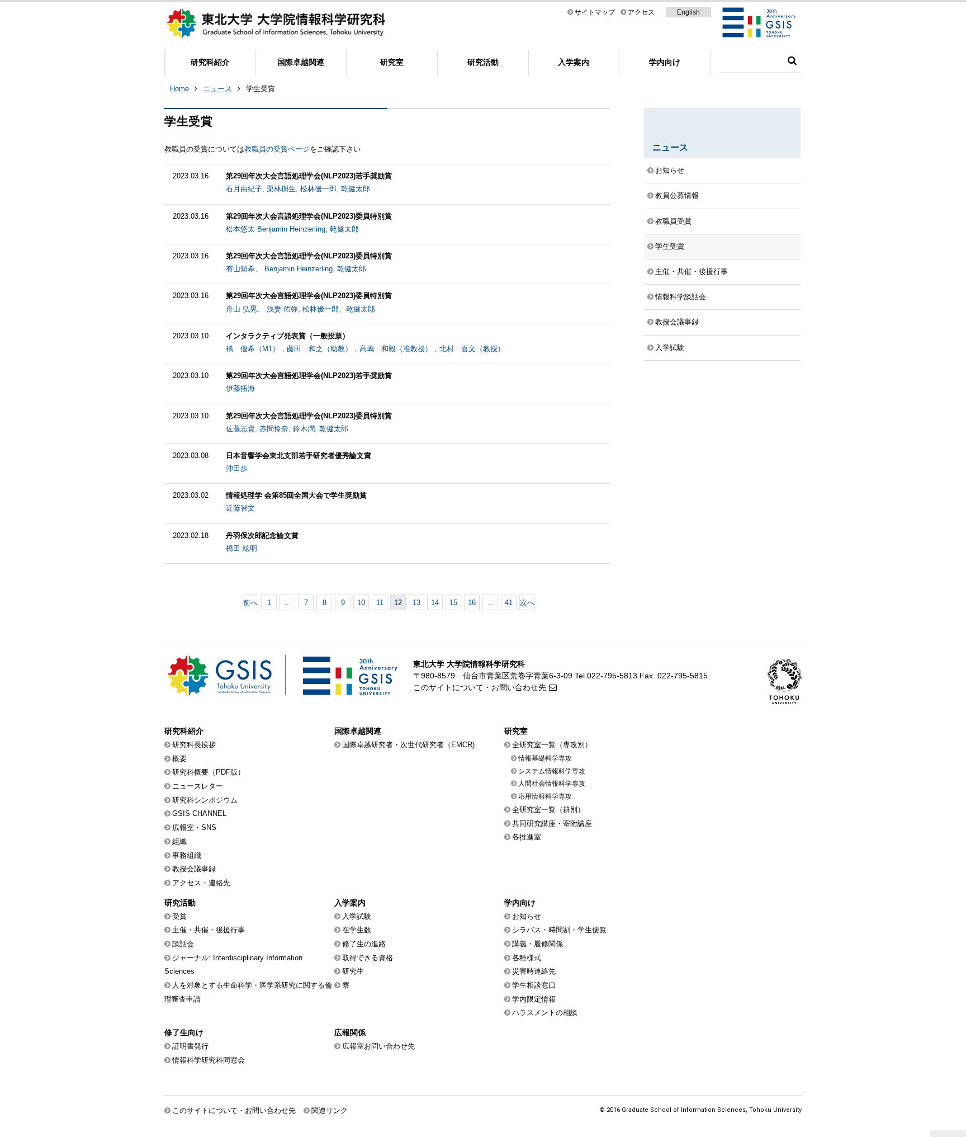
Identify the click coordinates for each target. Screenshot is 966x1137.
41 (509, 602)
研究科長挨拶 (194, 744)
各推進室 (526, 837)
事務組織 (186, 855)
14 (435, 602)
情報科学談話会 (680, 296)
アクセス (641, 12)
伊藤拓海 (240, 388)
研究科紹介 (210, 62)
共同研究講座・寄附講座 (552, 823)
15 (453, 602)
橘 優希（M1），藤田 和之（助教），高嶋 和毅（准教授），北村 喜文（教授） (365, 349)
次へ (527, 602)
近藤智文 (240, 508)
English (688, 12)
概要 (179, 758)
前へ (250, 602)
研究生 (353, 971)
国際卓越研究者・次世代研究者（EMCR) (408, 744)
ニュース (217, 88)
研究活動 (483, 62)
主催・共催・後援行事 (691, 271)
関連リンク (329, 1110)
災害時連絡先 (534, 971)
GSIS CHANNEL (199, 813)
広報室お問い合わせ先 (378, 1046)
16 (472, 602)
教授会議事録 (677, 322)
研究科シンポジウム (205, 800)
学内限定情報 (534, 999)
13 (416, 602)
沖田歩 (237, 468)
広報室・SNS (194, 827)
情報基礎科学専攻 (545, 758)
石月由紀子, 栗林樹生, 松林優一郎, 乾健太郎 (298, 189)
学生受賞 (669, 246)
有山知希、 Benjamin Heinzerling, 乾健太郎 (296, 269)
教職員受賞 (673, 221)
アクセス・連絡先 (201, 883)
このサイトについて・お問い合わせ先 (479, 687)
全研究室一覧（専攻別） (552, 744)
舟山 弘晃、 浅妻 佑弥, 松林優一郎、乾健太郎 (300, 309)
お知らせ (669, 170)
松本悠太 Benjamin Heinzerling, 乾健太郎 (292, 229)
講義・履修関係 (537, 944)
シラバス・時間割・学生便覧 (559, 930)
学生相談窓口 (534, 985)
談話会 (183, 944)
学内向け (664, 62)
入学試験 (669, 347)
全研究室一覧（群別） (548, 809)
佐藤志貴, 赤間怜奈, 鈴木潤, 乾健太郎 (287, 428)
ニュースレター (197, 786)
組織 (179, 841)
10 (361, 602)
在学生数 (356, 930)
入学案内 (573, 62)
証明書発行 (190, 1046)
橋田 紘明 (241, 548)
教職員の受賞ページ (277, 149)
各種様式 (526, 958)
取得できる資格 (367, 958)
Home (179, 88)
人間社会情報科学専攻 (551, 783)
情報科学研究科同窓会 (208, 1060)
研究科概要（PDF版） (208, 772)
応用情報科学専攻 (545, 796)
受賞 (179, 916)
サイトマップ (595, 12)
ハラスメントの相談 (544, 1012)
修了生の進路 (364, 944)
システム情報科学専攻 (551, 771)
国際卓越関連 (300, 62)
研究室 (392, 62)
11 (379, 602)
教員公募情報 (677, 195)
